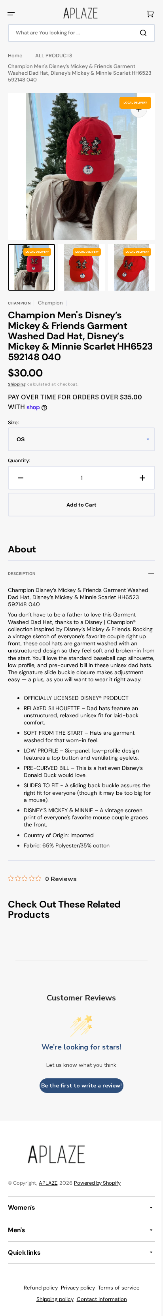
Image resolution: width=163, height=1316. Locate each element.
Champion (50, 302)
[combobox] (78, 33)
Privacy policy (75, 1294)
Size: (13, 423)
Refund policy (38, 1294)
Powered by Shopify (97, 1190)
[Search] (139, 33)
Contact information (99, 1306)
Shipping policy (51, 1306)
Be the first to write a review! (78, 1093)
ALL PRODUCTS (53, 56)
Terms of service (115, 1294)
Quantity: (19, 461)
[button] (11, 14)
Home (15, 56)
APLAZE (48, 1190)
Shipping (17, 384)
